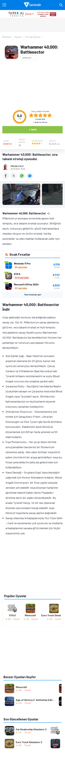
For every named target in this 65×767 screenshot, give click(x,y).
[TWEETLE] (14, 178)
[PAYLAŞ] (6, 178)
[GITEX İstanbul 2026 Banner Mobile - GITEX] (32, 14)
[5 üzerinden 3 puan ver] (40, 115)
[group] (32, 195)
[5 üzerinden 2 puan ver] (36, 115)
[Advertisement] (32, 85)
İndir (33, 129)
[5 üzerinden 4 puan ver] (45, 115)
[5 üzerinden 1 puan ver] (31, 115)
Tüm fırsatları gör (32, 294)
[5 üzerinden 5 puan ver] (49, 115)
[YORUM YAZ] (30, 178)
